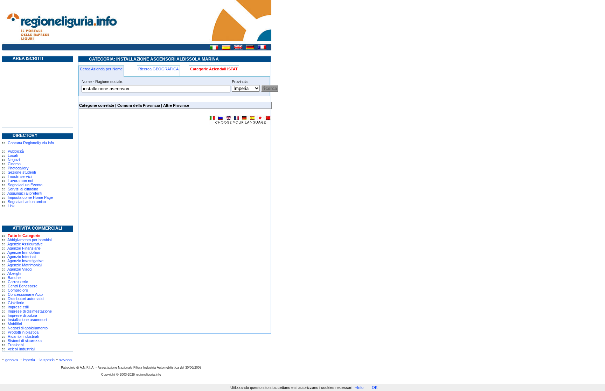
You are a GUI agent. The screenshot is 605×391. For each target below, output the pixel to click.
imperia (29, 360)
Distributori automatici (26, 298)
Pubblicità (16, 151)
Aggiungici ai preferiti (24, 193)
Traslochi (15, 345)
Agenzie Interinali (21, 256)
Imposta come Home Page (30, 197)
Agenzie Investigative (25, 261)
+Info (359, 387)
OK (374, 387)
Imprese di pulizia (22, 315)
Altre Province (176, 105)
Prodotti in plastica (23, 332)
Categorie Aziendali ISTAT (214, 69)
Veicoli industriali (21, 349)
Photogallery (18, 168)
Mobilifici (15, 324)
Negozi (14, 160)
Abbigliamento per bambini (29, 240)
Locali (13, 155)
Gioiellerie (16, 303)
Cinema (14, 164)
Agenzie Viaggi (19, 269)
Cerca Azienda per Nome (101, 69)
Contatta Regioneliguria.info (31, 143)
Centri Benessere (22, 286)
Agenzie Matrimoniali (24, 265)
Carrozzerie (18, 282)
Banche (14, 277)
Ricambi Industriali (23, 336)
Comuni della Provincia (138, 105)
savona (65, 360)
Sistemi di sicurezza (25, 340)
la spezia (47, 360)
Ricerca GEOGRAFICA (158, 69)
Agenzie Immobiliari (23, 252)
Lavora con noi (20, 181)
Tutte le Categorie (24, 235)
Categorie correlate (96, 105)
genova (11, 360)
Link (11, 206)
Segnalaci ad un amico (27, 202)
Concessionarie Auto (25, 294)
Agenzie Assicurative (25, 244)
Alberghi (14, 273)
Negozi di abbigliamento (28, 328)
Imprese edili (18, 307)
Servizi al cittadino (23, 189)
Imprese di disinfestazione (30, 311)
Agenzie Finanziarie (24, 248)
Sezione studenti (22, 172)
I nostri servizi (20, 176)
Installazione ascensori (27, 319)
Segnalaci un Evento (25, 185)
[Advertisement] (137, 180)
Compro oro (18, 290)
